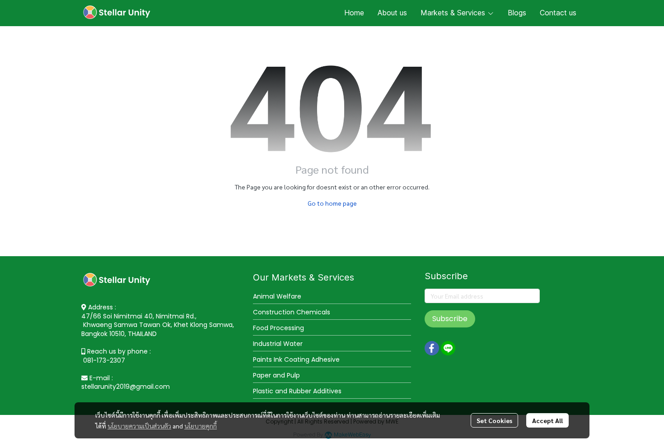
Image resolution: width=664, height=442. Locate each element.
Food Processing (278, 327)
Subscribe (450, 318)
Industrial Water (278, 343)
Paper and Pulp (276, 375)
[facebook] (432, 348)
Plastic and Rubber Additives (297, 391)
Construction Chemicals (291, 312)
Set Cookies (494, 420)
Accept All (547, 420)
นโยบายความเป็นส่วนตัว (139, 426)
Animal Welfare (277, 296)
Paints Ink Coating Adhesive (296, 359)
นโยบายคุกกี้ (200, 426)
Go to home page (332, 203)
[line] (448, 348)
